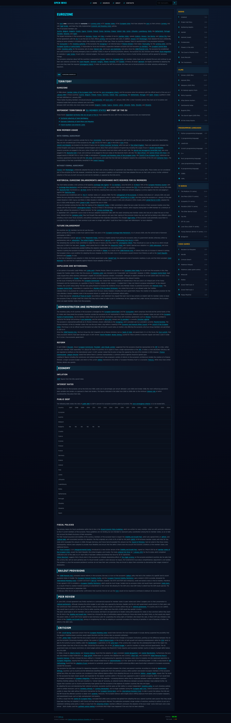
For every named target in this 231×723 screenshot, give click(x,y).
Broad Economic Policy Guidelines (112, 529)
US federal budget (118, 646)
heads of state (127, 332)
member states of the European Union (79, 92)
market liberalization (148, 653)
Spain (75, 34)
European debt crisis (139, 689)
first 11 (85, 195)
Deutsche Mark (64, 190)
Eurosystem (64, 44)
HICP (58, 379)
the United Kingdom (137, 145)
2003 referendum (155, 245)
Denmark (93, 62)
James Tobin (66, 638)
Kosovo (133, 39)
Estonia (89, 31)
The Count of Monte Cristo (192, 52)
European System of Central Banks (68, 47)
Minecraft (192, 275)
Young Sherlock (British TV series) (192, 232)
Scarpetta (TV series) (192, 201)
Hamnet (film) (192, 80)
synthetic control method (86, 706)
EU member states (96, 110)
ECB (93, 143)
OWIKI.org (60, 717)
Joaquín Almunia (72, 355)
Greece (113, 31)
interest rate (98, 49)
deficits (164, 537)
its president (125, 319)
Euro (121, 143)
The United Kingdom (87, 240)
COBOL (192, 173)
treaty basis (165, 583)
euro (61, 24)
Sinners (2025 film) (192, 75)
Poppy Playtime (192, 295)
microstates (97, 140)
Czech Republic (84, 62)
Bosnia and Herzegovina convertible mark (147, 150)
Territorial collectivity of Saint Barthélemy (74, 118)
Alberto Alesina (75, 653)
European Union (125, 24)
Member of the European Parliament (106, 288)
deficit (133, 539)
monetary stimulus (86, 689)
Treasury (151, 360)
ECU (104, 187)
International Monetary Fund (66, 581)
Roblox (192, 280)
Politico (143, 673)
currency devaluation (102, 689)
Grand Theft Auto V (192, 290)
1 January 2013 (138, 552)
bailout (100, 360)
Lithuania (134, 31)
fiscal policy (146, 44)
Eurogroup (103, 44)
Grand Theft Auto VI (192, 285)
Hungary (100, 62)
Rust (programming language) (192, 158)
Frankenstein (192, 42)
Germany (107, 31)
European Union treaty (132, 271)
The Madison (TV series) (192, 191)
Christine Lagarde (143, 319)
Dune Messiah (192, 57)
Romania (112, 62)
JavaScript (192, 143)
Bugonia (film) (192, 110)
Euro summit (163, 332)
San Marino (151, 36)
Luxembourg (143, 31)
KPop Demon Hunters (192, 100)
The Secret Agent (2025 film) (192, 115)
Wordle (192, 254)
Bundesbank (92, 643)
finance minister (127, 44)
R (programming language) (192, 168)
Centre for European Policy (82, 699)
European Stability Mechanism (91, 583)
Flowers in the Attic (192, 47)
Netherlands (159, 31)
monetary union (77, 215)
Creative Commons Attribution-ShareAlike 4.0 (79, 719)
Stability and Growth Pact (133, 537)
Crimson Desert (192, 259)
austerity (95, 694)
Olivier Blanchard (62, 557)
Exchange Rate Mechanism (68, 187)
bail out (93, 581)
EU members (144, 47)
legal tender (64, 26)
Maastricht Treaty (103, 205)
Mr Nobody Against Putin (192, 90)
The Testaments (192, 62)
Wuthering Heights (192, 27)
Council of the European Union (149, 155)
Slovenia (66, 34)
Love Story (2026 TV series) (192, 227)
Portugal (167, 31)
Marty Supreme (192, 95)
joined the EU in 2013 (153, 200)
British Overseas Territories (109, 145)
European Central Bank (159, 47)
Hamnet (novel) (192, 37)
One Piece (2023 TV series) (192, 196)
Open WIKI (60, 3)
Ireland (119, 31)
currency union (96, 24)
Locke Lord (90, 271)
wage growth (88, 656)
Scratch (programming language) (192, 148)
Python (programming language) (192, 133)
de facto (83, 190)
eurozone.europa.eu (67, 74)
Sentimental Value (192, 105)
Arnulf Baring (66, 633)
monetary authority (79, 44)
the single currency (128, 557)
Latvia (128, 31)
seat (109, 143)
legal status (131, 218)
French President (105, 335)
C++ (192, 153)
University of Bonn (103, 704)
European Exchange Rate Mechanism (118, 233)
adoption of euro (81, 663)
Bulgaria (72, 31)
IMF (156, 347)
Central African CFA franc (158, 153)
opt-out (78, 238)
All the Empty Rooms (192, 120)
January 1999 (61, 95)
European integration (64, 661)
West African (141, 153)
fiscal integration (165, 52)
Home (95, 3)
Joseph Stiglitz (151, 673)
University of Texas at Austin (81, 296)
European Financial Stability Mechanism (121, 578)
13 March (137, 185)
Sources (106, 3)
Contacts (130, 3)
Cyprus (84, 31)
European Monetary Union (98, 633)
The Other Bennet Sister (192, 211)
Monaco (143, 36)
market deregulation (131, 653)
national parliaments (64, 604)
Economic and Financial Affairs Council (134, 325)
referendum (76, 240)
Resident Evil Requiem (192, 249)
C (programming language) (192, 138)
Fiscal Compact (65, 550)
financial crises (157, 286)
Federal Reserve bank (106, 640)
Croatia (78, 31)
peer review (71, 54)
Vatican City (163, 36)
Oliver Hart (134, 656)
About (118, 3)
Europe (102, 59)
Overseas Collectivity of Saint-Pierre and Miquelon (77, 122)
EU (77, 39)
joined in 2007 (84, 203)
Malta (150, 31)
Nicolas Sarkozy (117, 335)
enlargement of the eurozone (126, 195)
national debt (61, 539)
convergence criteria (86, 64)
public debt (86, 404)
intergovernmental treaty (82, 550)
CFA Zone (89, 158)
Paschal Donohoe (159, 322)
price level (114, 643)
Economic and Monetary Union (101, 26)
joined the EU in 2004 (127, 198)
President (97, 347)
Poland (106, 62)
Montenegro (143, 39)
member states (110, 24)
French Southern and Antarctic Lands (73, 125)
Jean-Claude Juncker (108, 347)
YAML (192, 178)
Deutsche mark (72, 153)
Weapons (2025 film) (192, 85)
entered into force (124, 552)
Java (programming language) (192, 163)
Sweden (121, 62)
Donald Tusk (112, 258)
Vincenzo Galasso (89, 653)
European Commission (92, 281)
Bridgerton (192, 237)
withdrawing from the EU (124, 240)
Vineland (192, 17)
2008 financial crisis (141, 49)
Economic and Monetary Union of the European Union (118, 155)
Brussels (70, 347)
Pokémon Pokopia (192, 264)
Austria (59, 31)
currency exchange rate (104, 210)
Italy (124, 31)
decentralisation (115, 661)
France (101, 31)
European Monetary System (157, 185)
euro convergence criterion (141, 404)
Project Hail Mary (192, 22)
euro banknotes (116, 49)
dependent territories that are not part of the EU (82, 115)
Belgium (65, 31)
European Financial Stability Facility (89, 578)
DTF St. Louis (192, 221)
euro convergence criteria (110, 92)
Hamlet (192, 32)
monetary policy (67, 49)
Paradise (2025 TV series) (192, 206)
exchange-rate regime (101, 185)
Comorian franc (162, 158)
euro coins (109, 100)
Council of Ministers (138, 542)
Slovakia (60, 34)
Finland (95, 31)
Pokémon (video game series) (192, 269)
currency (164, 24)
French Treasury (98, 160)
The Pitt (192, 216)
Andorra (137, 36)
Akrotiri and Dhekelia (64, 145)
